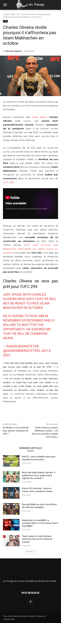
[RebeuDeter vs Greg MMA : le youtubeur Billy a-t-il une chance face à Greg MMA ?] (11, 524)
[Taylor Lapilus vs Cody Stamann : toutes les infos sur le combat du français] (11, 540)
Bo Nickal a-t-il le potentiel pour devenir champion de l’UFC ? (15, 430)
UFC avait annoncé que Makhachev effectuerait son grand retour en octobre (30, 249)
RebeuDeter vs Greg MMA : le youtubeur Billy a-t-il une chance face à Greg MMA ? (40, 523)
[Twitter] (30, 601)
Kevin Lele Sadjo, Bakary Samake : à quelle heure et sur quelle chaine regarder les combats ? (38, 475)
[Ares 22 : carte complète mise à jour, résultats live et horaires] (11, 461)
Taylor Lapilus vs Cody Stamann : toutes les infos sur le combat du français (37, 539)
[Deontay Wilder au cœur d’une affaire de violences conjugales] (11, 509)
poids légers (39, 117)
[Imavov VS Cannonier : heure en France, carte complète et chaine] (11, 493)
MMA (13, 14)
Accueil (6, 14)
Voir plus (29, 551)
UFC (18, 14)
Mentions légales (28, 616)
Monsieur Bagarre (14, 51)
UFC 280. (9, 182)
